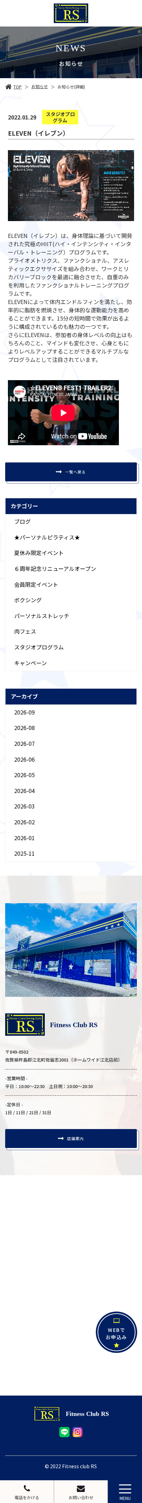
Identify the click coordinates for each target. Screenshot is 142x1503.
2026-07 (24, 743)
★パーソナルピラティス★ (47, 537)
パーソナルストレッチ (41, 616)
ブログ (22, 521)
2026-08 (24, 727)
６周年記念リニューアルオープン (55, 568)
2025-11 (24, 853)
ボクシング (28, 600)
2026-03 (24, 806)
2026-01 (24, 838)
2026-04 (24, 790)
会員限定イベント (36, 584)
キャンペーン (30, 663)
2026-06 (24, 759)
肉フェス (25, 631)
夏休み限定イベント (39, 553)
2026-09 (24, 712)
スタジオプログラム (39, 647)
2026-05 (24, 775)
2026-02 (24, 822)
